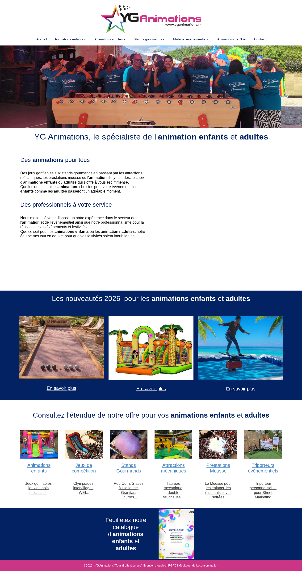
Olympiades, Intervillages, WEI (83, 487)
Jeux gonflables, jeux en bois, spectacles (39, 487)
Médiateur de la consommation (198, 565)
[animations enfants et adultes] (61, 348)
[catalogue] (176, 534)
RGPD (172, 565)
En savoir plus (61, 388)
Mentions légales (155, 565)
